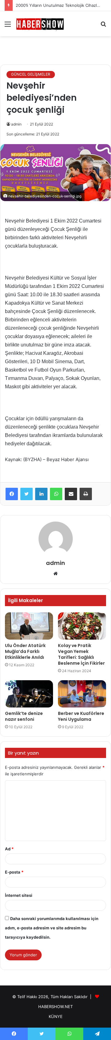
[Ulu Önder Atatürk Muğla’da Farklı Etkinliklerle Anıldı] (29, 626)
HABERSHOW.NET (55, 1006)
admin (16, 124)
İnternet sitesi (18, 895)
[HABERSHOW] (40, 23)
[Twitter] (26, 494)
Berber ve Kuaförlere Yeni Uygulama (81, 716)
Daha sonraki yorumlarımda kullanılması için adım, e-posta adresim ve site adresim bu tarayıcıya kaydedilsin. (51, 928)
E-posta (14, 872)
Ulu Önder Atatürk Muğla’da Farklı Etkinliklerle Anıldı (25, 651)
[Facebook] (12, 494)
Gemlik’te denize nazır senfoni (24, 716)
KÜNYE (56, 1016)
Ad (9, 848)
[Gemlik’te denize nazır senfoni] (29, 693)
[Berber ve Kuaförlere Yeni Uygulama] (82, 693)
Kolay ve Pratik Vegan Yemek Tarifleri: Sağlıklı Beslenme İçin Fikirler (81, 654)
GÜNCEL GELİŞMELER (30, 74)
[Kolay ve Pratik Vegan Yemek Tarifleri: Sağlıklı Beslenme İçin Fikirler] (82, 626)
